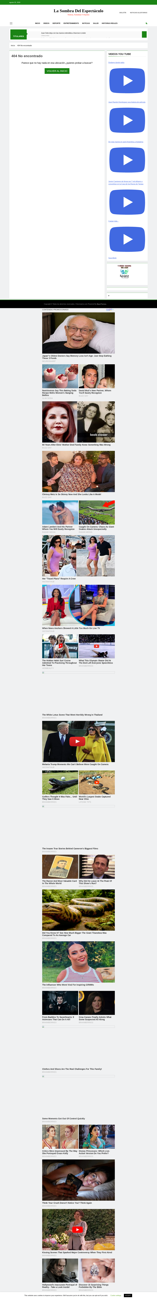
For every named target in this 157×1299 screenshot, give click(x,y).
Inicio (37, 23)
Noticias (86, 23)
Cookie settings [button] (115, 1295)
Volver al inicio (57, 71)
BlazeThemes (101, 304)
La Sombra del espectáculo (78, 10)
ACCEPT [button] (128, 1295)
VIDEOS (46, 23)
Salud (96, 23)
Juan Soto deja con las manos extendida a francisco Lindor (63, 33)
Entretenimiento (71, 23)
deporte (56, 23)
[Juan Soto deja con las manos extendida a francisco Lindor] (35, 36)
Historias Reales (109, 23)
